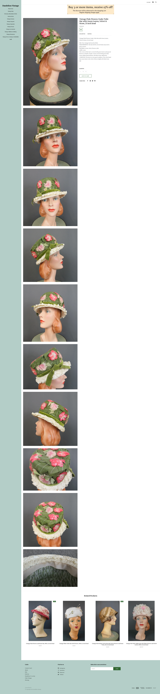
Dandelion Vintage (10, 6)
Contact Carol (28, 668)
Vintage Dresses (10, 19)
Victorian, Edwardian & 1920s (10, 13)
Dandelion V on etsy (30, 676)
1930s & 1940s (11, 16)
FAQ (26, 672)
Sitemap (27, 680)
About (26, 670)
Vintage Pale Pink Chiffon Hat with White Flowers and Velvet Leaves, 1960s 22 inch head (141, 644)
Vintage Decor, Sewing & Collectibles (11, 36)
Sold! (11, 39)
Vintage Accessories (10, 29)
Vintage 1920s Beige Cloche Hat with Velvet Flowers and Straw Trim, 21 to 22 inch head (107, 644)
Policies (27, 674)
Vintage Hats (10, 11)
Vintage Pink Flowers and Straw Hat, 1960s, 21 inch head (40, 643)
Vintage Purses (10, 26)
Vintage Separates (11, 24)
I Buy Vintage (28, 678)
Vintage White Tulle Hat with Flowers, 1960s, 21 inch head (73, 643)
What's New (10, 8)
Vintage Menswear (11, 34)
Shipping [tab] (89, 33)
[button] (105, 673)
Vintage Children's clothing (11, 31)
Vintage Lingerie (10, 21)
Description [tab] (82, 33)
